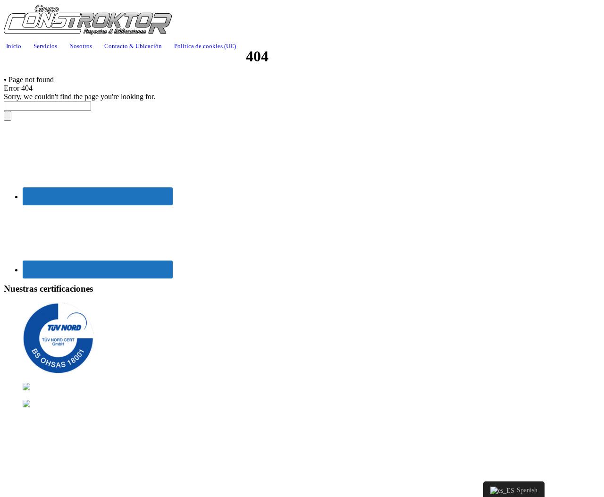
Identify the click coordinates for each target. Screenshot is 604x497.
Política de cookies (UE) (205, 46)
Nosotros (80, 46)
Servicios (45, 46)
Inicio (13, 46)
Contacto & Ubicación (133, 46)
